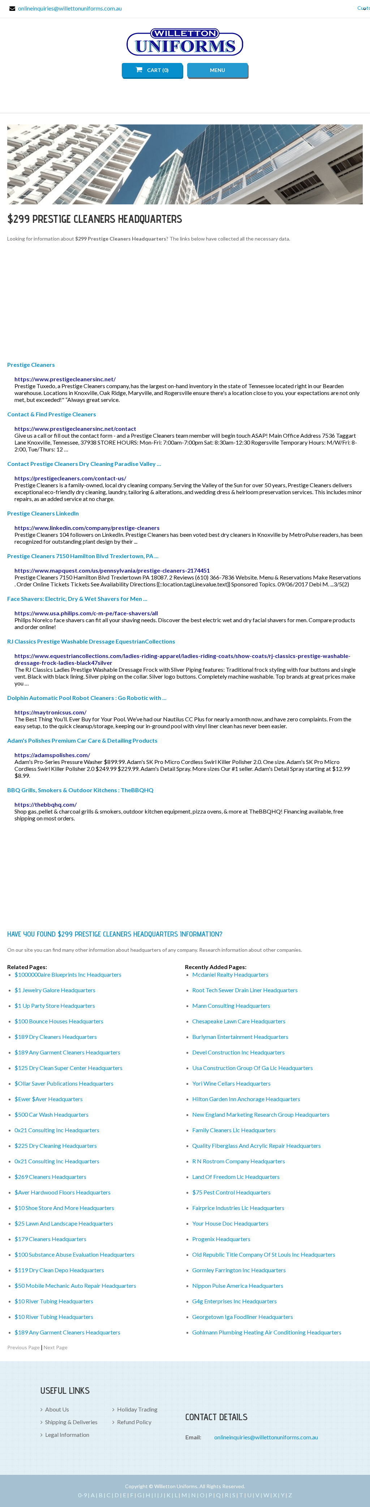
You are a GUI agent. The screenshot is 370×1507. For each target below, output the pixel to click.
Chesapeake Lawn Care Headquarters (238, 1021)
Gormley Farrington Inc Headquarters (239, 1269)
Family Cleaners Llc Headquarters (234, 1129)
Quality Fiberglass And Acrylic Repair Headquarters (256, 1145)
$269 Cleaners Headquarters (50, 1176)
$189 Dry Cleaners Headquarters (55, 1036)
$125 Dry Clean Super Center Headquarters (68, 1067)
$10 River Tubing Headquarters (53, 1301)
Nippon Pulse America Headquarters (237, 1285)
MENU (217, 70)
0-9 (82, 1494)
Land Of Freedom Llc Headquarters (236, 1176)
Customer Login (359, 8)
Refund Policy (134, 1421)
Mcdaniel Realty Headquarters (230, 974)
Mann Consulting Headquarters (231, 1005)
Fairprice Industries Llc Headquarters (238, 1207)
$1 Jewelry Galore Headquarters (54, 989)
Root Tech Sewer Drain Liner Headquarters (245, 989)
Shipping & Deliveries (71, 1421)
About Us (57, 1409)
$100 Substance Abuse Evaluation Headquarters (74, 1254)
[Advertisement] (185, 302)
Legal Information (67, 1434)
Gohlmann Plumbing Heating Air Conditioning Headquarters (266, 1332)
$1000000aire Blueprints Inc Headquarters (67, 974)
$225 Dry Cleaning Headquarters (55, 1145)
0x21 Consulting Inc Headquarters (56, 1129)
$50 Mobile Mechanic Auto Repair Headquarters (75, 1285)
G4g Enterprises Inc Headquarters (234, 1301)
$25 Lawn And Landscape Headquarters (63, 1223)
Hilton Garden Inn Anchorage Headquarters (246, 1098)
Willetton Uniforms (184, 42)
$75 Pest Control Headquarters (231, 1192)
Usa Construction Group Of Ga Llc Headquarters (252, 1067)
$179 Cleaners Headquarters (50, 1238)
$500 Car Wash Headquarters (51, 1114)
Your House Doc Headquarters (230, 1223)
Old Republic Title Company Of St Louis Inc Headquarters (263, 1254)
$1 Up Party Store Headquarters (54, 1005)
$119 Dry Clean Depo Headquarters (59, 1269)
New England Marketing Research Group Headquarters (261, 1114)
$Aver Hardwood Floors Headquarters (62, 1192)
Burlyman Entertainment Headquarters (240, 1036)
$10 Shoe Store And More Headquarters (64, 1207)
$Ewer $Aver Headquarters (48, 1098)
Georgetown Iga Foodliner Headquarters (242, 1316)
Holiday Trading (137, 1409)
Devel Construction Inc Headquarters (238, 1052)
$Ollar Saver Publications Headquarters (63, 1083)
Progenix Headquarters (221, 1238)
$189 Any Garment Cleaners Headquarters (67, 1052)
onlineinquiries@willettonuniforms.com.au (70, 8)
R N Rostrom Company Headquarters (238, 1161)
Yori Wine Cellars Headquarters (231, 1083)
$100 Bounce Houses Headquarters (58, 1021)
